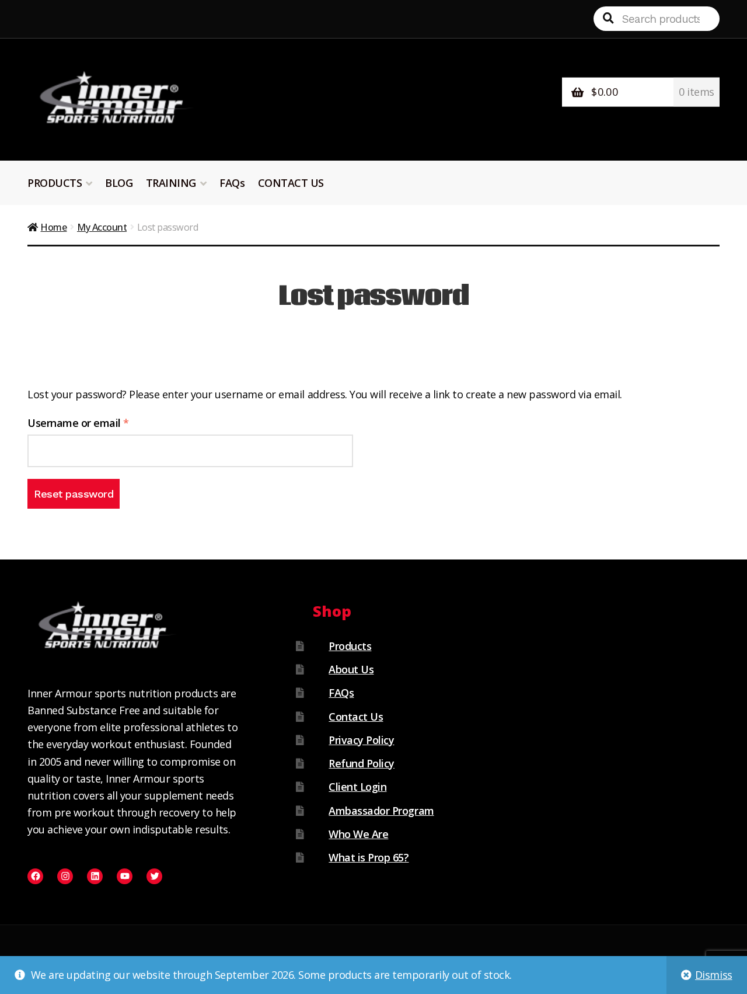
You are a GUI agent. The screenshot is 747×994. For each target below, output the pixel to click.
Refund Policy (362, 763)
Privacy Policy (361, 740)
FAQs (232, 183)
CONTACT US (291, 183)
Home (53, 227)
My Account (102, 227)
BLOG (118, 183)
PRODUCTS (54, 183)
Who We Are (358, 834)
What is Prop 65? (369, 857)
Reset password (73, 494)
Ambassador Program (381, 811)
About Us (351, 669)
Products (350, 646)
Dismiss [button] (713, 975)
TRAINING (171, 183)
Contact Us (356, 717)
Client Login (357, 787)
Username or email (99, 422)
